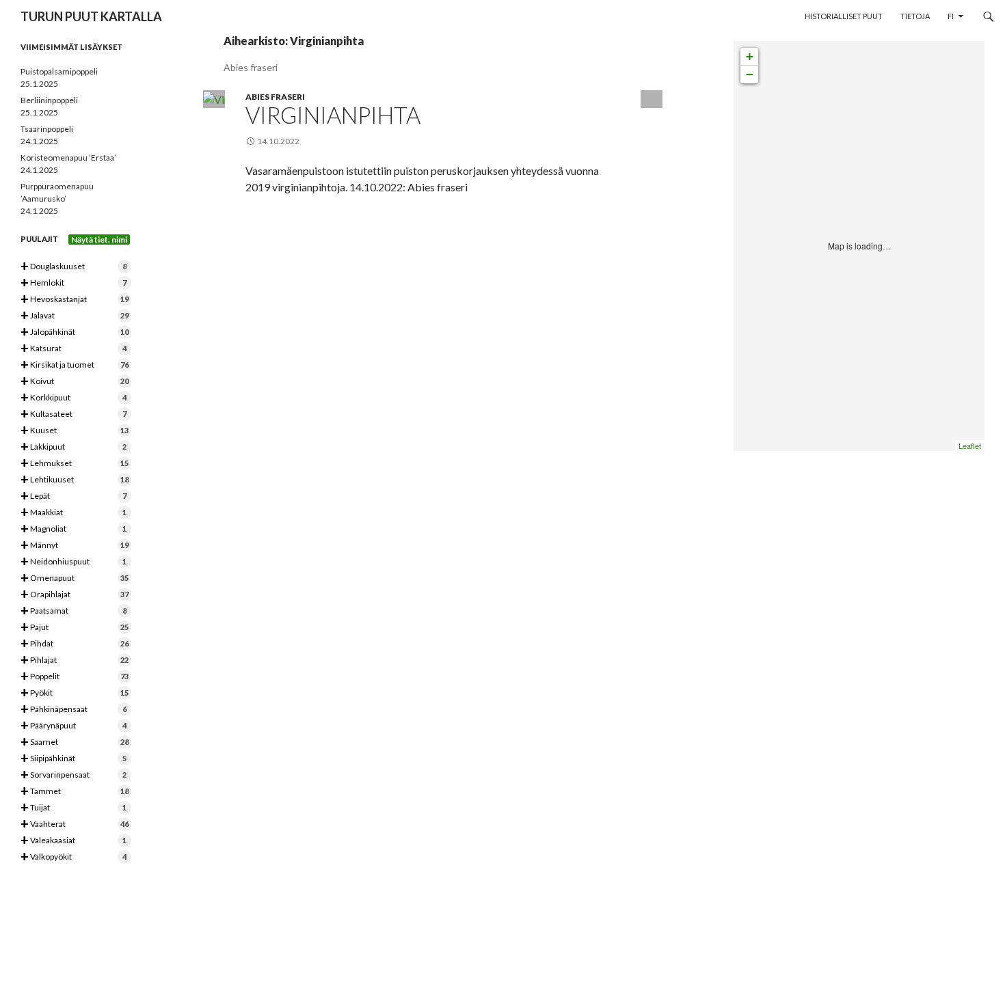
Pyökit (75, 693)
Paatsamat (73, 611)
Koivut (75, 381)
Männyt (75, 545)
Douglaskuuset (73, 267)
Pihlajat (75, 660)
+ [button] (749, 56)
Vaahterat (75, 824)
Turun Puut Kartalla (91, 16)
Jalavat (75, 316)
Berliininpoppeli (49, 100)
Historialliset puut (844, 16)
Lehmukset (75, 463)
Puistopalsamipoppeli (59, 71)
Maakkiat (73, 513)
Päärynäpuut (73, 726)
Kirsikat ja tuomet (75, 365)
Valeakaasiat (73, 841)
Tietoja (915, 16)
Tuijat (73, 808)
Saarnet (75, 742)
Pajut (75, 627)
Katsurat (73, 349)
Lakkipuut (73, 447)
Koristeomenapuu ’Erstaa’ (68, 157)
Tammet (75, 791)
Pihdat (75, 644)
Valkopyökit (73, 857)
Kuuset (75, 431)
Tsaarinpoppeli (47, 129)
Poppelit (75, 677)
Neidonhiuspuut (73, 562)
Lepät (73, 496)
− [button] (749, 74)
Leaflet (970, 445)
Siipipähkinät (73, 759)
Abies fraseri (275, 97)
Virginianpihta (332, 114)
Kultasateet (73, 414)
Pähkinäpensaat (73, 709)
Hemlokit (73, 283)
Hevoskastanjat (75, 299)
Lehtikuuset (75, 480)
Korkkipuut (73, 398)
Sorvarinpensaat (73, 775)
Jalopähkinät (75, 332)
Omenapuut (75, 578)
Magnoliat (73, 529)
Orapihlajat (75, 595)
